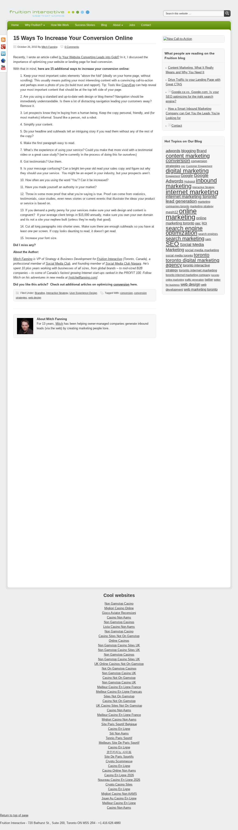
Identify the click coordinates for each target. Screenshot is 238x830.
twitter (209, 279)
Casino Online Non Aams (119, 770)
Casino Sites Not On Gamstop (119, 636)
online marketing (181, 214)
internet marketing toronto (191, 196)
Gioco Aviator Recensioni (119, 613)
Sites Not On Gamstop (119, 696)
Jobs (132, 25)
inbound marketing (191, 183)
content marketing (188, 156)
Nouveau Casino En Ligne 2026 (119, 780)
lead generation (181, 201)
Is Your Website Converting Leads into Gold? (89, 57)
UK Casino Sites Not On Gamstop (119, 705)
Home (15, 25)
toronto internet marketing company (188, 275)
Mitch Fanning (49, 46)
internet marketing (192, 191)
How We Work (60, 25)
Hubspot (189, 181)
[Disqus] (84, 405)
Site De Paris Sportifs (119, 756)
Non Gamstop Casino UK (119, 673)
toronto (201, 254)
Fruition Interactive (109, 259)
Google (187, 175)
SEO (172, 243)
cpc (183, 166)
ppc (198, 223)
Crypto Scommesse (119, 761)
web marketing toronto (201, 289)
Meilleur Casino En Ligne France (119, 687)
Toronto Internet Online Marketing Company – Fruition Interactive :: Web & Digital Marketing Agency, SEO (50, 10)
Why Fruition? (32, 25)
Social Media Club (58, 263)
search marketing (185, 238)
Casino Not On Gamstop (119, 677)
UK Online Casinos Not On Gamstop (119, 664)
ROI (204, 223)
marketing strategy (201, 206)
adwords (173, 150)
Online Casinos (119, 640)
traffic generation (194, 279)
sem (208, 239)
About (115, 25)
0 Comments (72, 46)
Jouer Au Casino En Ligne (119, 798)
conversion (121, 284)
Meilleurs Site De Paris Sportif (119, 742)
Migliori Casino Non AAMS (119, 793)
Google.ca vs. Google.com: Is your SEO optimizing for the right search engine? (192, 96)
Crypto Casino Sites (119, 784)
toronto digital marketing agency (192, 262)
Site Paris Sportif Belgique (119, 724)
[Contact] (170, 125)
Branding (40, 293)
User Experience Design (83, 293)
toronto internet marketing (198, 270)
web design (34, 297)
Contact (146, 25)
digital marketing (187, 170)
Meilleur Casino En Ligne (119, 803)
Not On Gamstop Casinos (119, 668)
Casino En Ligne (119, 729)
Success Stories (85, 25)
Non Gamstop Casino (119, 603)
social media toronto (179, 255)
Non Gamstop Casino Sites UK (119, 645)
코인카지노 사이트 (119, 752)
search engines (208, 234)
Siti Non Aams (119, 733)
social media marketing (202, 250)
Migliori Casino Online (119, 608)
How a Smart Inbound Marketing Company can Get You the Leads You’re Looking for (193, 113)
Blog (104, 25)
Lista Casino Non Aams (119, 626)
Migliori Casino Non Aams (119, 719)
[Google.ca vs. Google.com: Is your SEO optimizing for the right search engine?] (170, 92)
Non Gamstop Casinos (119, 622)
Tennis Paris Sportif (119, 738)
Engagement (173, 176)
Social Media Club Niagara (123, 263)
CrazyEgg (128, 85)
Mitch (59, 323)
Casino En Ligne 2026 (119, 775)
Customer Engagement (199, 166)
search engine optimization (184, 230)
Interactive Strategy (57, 293)
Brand (202, 151)
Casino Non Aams (119, 617)
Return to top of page (14, 815)
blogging (188, 150)
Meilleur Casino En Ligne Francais (119, 691)
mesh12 (172, 212)
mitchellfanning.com (82, 277)
